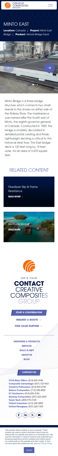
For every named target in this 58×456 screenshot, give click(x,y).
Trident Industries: (18, 403)
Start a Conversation (29, 313)
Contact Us (29, 372)
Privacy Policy (46, 443)
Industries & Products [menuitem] (27, 342)
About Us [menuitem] (26, 355)
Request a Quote (27, 320)
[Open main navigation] (50, 5)
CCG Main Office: (18, 381)
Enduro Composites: (19, 390)
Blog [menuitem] (27, 359)
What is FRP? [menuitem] (26, 351)
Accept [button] (29, 450)
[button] (49, 68)
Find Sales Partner (27, 326)
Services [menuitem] (27, 346)
